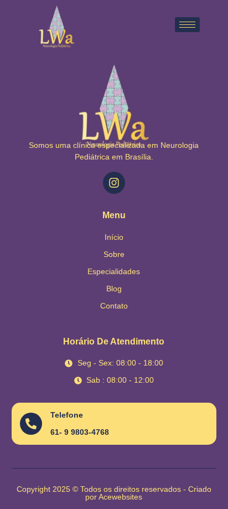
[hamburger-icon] (187, 24)
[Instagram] (114, 183)
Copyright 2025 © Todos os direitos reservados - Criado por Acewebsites (114, 493)
